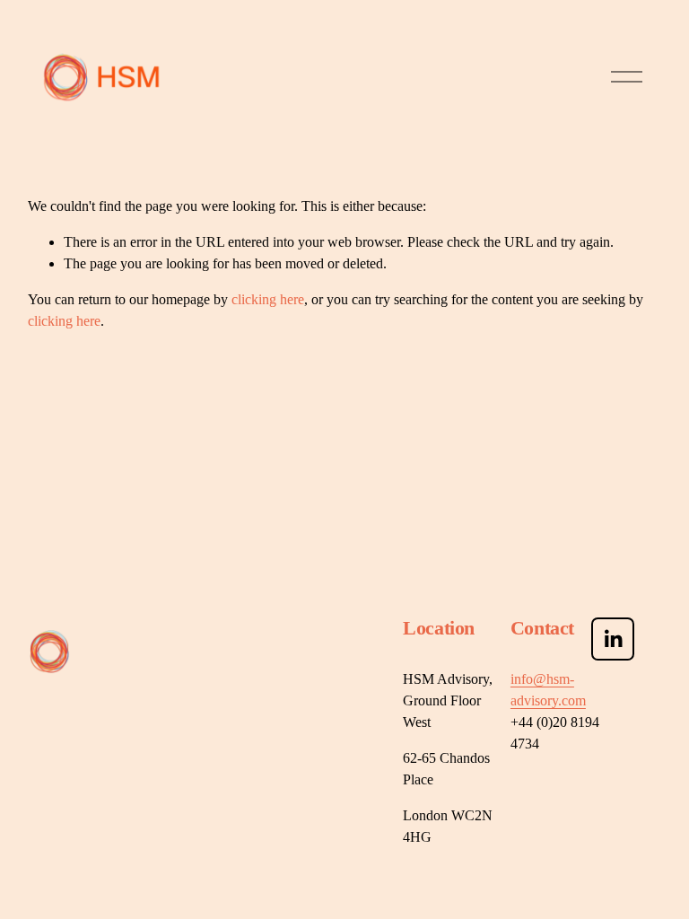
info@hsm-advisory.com (548, 689)
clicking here (267, 299)
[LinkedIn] (612, 639)
